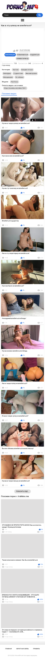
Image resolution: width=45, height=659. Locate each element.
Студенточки (18, 73)
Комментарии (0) (23, 58)
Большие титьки (27, 70)
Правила (36, 649)
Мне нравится (14, 51)
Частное (16, 70)
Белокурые (7, 73)
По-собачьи (19, 77)
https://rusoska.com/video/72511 (15, 88)
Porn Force (14, 82)
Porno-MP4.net (19, 655)
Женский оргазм (31, 73)
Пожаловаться (22, 55)
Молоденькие (8, 77)
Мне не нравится (17, 51)
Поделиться (34, 55)
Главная (8, 649)
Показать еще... (22, 491)
